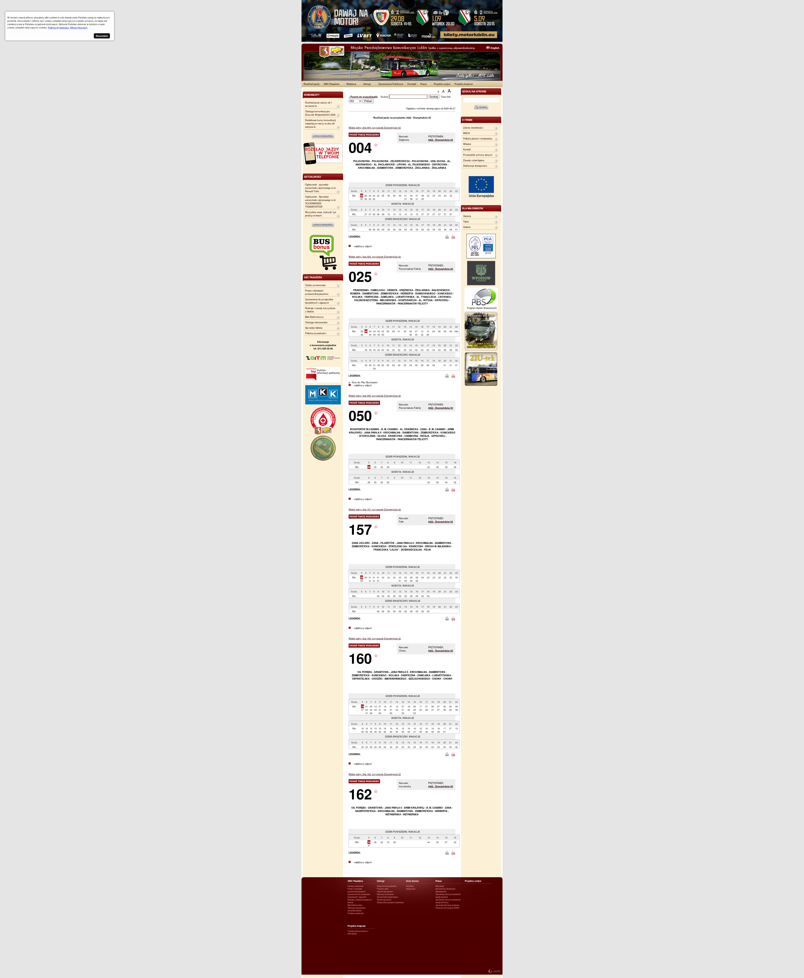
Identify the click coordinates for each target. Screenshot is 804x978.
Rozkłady (410, 886)
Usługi (366, 84)
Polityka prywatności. (59, 27)
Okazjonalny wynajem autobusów (390, 902)
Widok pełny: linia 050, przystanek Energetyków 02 (375, 395)
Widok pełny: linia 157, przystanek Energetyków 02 (375, 509)
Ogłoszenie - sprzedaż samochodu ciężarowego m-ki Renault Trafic (320, 188)
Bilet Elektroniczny (314, 316)
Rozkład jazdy (312, 84)
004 (360, 147)
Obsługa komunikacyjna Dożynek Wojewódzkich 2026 (320, 113)
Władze (467, 144)
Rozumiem (102, 35)
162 (360, 794)
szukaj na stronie (474, 91)
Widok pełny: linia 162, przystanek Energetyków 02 (375, 774)
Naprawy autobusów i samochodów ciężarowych (387, 895)
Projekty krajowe (462, 84)
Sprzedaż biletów (313, 327)
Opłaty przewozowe (315, 285)
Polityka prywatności (315, 333)
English (495, 48)
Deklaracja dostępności (475, 165)
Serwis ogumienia (384, 899)
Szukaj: (385, 96)
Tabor (466, 221)
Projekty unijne (442, 84)
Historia (467, 216)
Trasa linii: (446, 96)
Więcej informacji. (79, 27)
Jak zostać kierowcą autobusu (447, 905)
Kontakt (411, 84)
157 (360, 529)
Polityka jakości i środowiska (477, 138)
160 (360, 658)
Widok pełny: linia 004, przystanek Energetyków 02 (375, 127)
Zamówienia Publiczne (390, 84)
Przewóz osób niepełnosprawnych (385, 890)
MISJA (466, 133)
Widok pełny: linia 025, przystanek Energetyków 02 (375, 256)
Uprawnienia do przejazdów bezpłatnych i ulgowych (319, 301)
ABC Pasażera (330, 84)
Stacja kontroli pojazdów (386, 886)
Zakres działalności (473, 127)
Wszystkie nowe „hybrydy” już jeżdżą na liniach (320, 213)
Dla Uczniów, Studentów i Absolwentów (446, 890)
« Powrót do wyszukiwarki (363, 96)
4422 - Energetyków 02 (440, 139)
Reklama (350, 84)
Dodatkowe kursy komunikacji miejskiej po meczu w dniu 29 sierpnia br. (320, 123)
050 (360, 415)
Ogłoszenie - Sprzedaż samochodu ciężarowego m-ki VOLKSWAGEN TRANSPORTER (320, 201)
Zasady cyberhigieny (473, 160)
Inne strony (412, 880)
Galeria (466, 227)
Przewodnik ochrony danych (477, 154)
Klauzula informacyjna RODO (447, 907)
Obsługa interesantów (316, 322)
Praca (422, 84)
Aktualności (410, 888)
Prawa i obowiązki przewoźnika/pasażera (316, 292)
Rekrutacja (440, 886)
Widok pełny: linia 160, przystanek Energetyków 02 (375, 638)
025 (360, 276)
